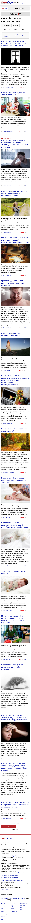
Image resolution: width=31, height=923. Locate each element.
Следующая (15, 829)
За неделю (7, 36)
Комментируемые (19, 29)
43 (26, 659)
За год (14, 35)
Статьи (2, 908)
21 (26, 131)
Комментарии (4, 914)
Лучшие (15, 25)
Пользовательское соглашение (9, 877)
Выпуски (3, 903)
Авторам (13, 908)
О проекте (13, 903)
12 (26, 185)
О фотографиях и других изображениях (12, 880)
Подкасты (3, 916)
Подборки (3, 906)
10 (26, 327)
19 (26, 370)
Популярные (7, 29)
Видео (2, 919)
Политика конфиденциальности (10, 875)
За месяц (20, 35)
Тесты (2, 911)
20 (26, 797)
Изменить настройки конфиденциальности (13, 898)
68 (26, 710)
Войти (23, 3)
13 (26, 566)
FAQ (12, 906)
